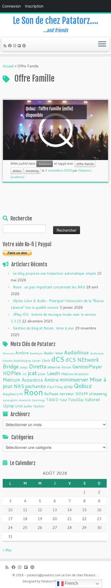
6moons (8, 353)
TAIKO (52, 399)
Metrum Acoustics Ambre (30, 379)
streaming (32, 171)
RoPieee (51, 394)
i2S (24, 374)
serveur (67, 393)
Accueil (8, 66)
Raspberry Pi (13, 393)
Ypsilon (38, 406)
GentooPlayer (87, 366)
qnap (68, 386)
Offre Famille (85, 164)
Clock (45, 360)
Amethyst (36, 353)
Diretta (37, 366)
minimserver (74, 379)
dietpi (24, 367)
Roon (33, 392)
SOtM (81, 393)
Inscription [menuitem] (34, 6)
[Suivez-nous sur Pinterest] (24, 45)
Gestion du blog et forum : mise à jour (43, 328)
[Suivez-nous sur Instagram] (15, 45)
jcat (32, 373)
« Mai (7, 550)
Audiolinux (76, 352)
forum (66, 367)
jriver (42, 373)
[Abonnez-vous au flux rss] (6, 45)
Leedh (53, 373)
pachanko (35, 386)
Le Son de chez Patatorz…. (55, 21)
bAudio (8, 360)
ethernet (53, 367)
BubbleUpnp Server (27, 360)
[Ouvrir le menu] (102, 44)
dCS (57, 359)
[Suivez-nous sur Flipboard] (20, 45)
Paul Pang (55, 386)
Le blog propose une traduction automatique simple (54, 273)
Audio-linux (53, 353)
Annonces (44, 164)
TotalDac (76, 399)
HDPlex (12, 373)
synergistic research (17, 400)
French (71, 583)
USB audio (23, 406)
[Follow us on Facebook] (10, 45)
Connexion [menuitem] (11, 6)
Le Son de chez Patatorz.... (80, 575)
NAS (19, 386)
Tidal (63, 399)
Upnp (8, 405)
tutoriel (92, 399)
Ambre (22, 353)
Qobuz (16, 171)
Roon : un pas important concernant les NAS (49, 287)
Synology (38, 400)
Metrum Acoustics (75, 373)
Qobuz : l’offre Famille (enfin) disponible (49, 112)
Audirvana (96, 353)
